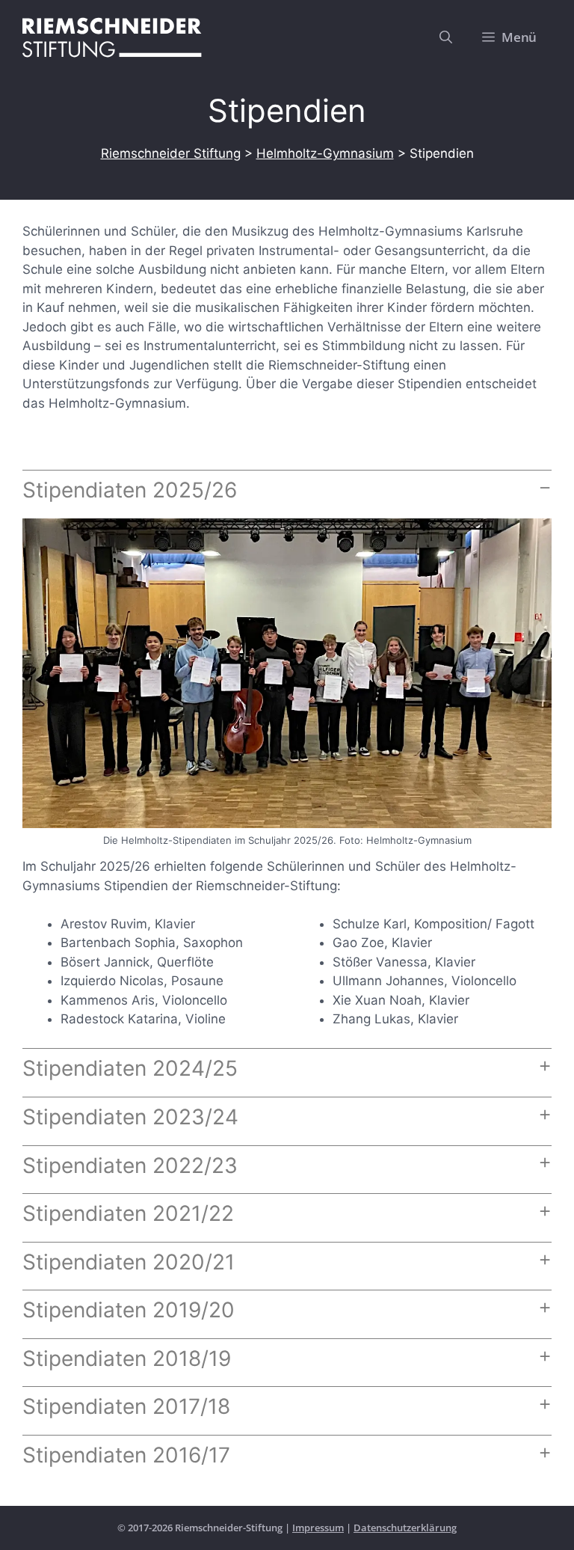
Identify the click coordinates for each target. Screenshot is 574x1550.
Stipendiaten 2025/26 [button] (129, 490)
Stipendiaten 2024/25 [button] (130, 1068)
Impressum (318, 1527)
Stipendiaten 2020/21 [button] (128, 1262)
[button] (446, 37)
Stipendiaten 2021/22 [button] (128, 1213)
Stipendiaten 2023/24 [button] (130, 1117)
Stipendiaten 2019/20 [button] (128, 1310)
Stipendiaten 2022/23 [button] (130, 1165)
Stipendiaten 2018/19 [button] (126, 1358)
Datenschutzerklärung (405, 1527)
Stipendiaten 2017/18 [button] (126, 1406)
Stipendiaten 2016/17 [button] (126, 1455)
